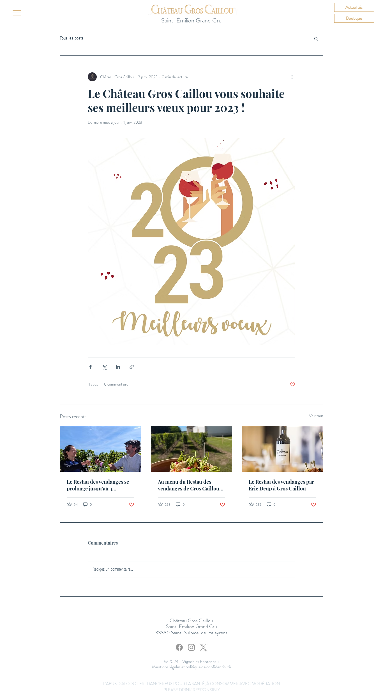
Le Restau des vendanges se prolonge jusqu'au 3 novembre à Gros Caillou (98, 485)
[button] (17, 12)
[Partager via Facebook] (90, 367)
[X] (203, 647)
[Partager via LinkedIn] (118, 367)
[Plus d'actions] (292, 76)
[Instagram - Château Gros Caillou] (191, 647)
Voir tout (316, 415)
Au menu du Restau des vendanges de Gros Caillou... (190, 485)
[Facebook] (179, 647)
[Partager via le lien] (131, 367)
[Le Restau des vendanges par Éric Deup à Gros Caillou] (282, 449)
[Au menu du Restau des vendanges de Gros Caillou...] (191, 449)
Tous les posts (72, 38)
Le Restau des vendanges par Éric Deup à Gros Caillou (281, 485)
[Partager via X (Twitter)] (104, 367)
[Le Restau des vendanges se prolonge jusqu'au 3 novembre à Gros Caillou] (100, 449)
